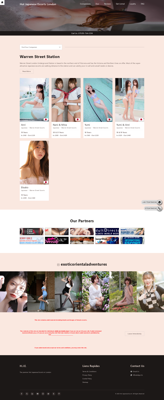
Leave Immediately (134, 334)
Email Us (136, 371)
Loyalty (133, 4)
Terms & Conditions (89, 371)
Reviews (107, 4)
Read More (27, 71)
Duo (97, 4)
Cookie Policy (87, 379)
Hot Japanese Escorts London (38, 4)
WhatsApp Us (138, 375)
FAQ (142, 4)
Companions (85, 4)
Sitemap (85, 382)
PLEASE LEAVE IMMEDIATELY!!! (62, 334)
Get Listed (120, 4)
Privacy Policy (87, 375)
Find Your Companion (29, 47)
